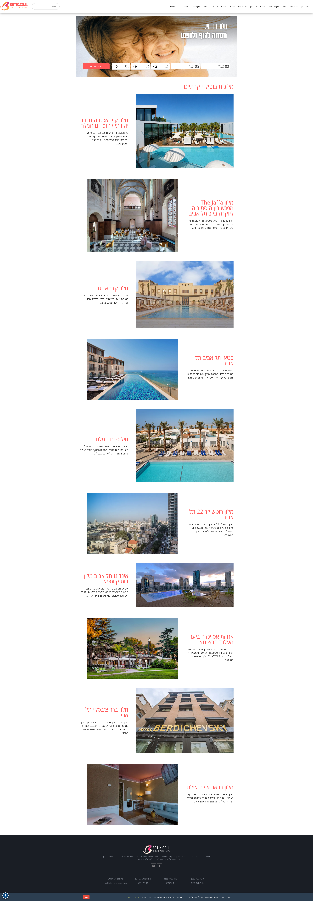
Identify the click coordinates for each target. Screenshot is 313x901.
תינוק (127, 66)
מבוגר (166, 66)
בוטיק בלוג (294, 6)
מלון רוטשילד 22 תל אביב (211, 514)
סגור (86, 897)
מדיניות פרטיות (143, 883)
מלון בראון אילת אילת (210, 787)
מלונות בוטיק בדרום (199, 6)
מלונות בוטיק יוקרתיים (115, 879)
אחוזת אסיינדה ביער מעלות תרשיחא (212, 639)
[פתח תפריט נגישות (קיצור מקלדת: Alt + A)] (5, 895)
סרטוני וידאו (174, 6)
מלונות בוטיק (306, 6)
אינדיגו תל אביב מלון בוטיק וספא (106, 578)
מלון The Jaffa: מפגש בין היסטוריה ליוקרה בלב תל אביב (211, 208)
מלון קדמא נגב (112, 288)
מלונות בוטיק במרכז (218, 6)
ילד (147, 66)
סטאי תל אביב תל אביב (214, 360)
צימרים (185, 6)
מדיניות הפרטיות (133, 897)
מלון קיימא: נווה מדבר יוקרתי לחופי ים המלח (104, 122)
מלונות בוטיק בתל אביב (277, 6)
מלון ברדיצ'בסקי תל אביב (106, 712)
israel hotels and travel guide (115, 883)
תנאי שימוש (170, 883)
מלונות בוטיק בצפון (257, 6)
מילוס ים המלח (112, 439)
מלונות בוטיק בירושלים (237, 6)
